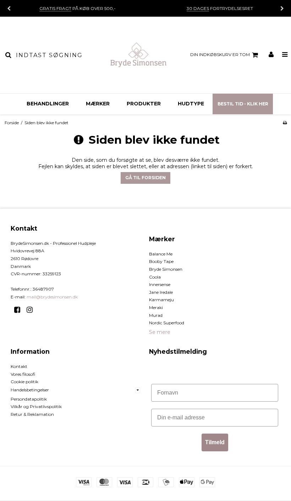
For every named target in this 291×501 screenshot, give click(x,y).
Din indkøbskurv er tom (220, 54)
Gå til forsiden (145, 177)
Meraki (156, 307)
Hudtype (191, 103)
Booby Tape (161, 261)
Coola (155, 277)
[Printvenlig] (284, 122)
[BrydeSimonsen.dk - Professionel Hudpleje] (138, 55)
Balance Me (160, 254)
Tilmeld (215, 442)
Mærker (98, 103)
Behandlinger (48, 103)
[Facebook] (19, 309)
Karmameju (161, 299)
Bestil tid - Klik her (243, 103)
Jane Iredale (161, 292)
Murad (156, 315)
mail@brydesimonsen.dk (52, 296)
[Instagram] (32, 309)
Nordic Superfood (166, 322)
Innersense (159, 284)
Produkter (144, 103)
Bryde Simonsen (165, 269)
